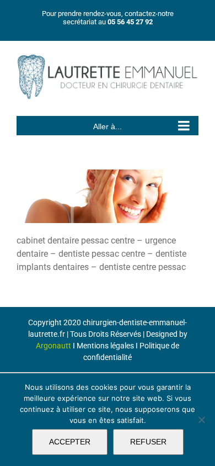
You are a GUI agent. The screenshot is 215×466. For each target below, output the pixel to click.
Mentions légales (105, 345)
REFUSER (148, 441)
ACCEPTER (69, 441)
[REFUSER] (201, 419)
